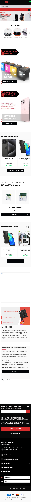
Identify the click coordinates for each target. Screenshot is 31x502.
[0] (29, 2)
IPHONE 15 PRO (9, 158)
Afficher (14, 214)
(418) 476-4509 (8, 455)
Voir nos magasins (15, 433)
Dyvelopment (24, 499)
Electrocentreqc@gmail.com (11, 459)
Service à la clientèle (15, 428)
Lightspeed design (14, 499)
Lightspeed (6, 499)
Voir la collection (14, 170)
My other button (15, 376)
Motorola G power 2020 (9, 249)
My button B (15, 371)
